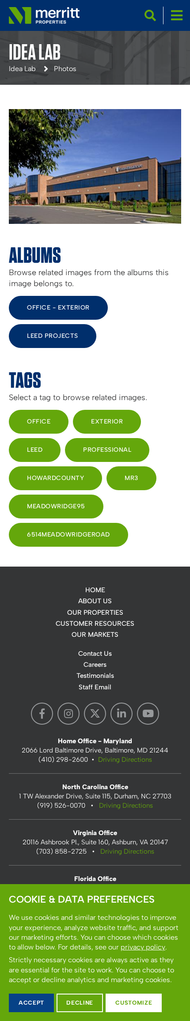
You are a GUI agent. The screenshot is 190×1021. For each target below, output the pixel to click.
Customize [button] (133, 1002)
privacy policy (143, 947)
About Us (95, 601)
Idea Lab (22, 68)
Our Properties (95, 612)
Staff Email (95, 687)
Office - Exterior (58, 307)
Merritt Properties (44, 15)
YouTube (148, 714)
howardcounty (55, 478)
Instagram (68, 714)
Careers (95, 665)
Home (95, 590)
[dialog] (95, 952)
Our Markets (95, 635)
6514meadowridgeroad (68, 534)
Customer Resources (95, 624)
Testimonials (95, 676)
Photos (65, 68)
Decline (79, 1002)
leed (34, 450)
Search (150, 15)
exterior (107, 421)
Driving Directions (125, 760)
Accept (31, 1002)
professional (107, 450)
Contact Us (95, 654)
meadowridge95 (56, 506)
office (38, 421)
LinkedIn (121, 714)
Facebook (42, 714)
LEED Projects (52, 336)
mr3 (131, 478)
